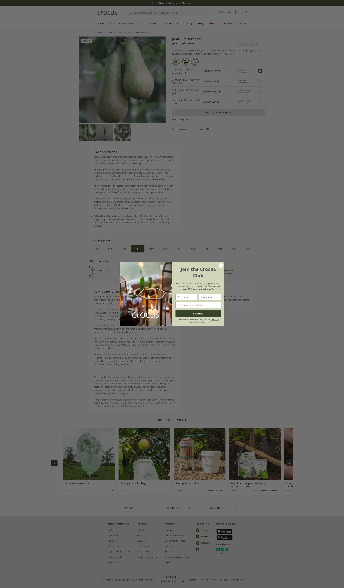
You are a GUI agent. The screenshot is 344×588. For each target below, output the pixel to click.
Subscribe (198, 313)
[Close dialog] (221, 265)
